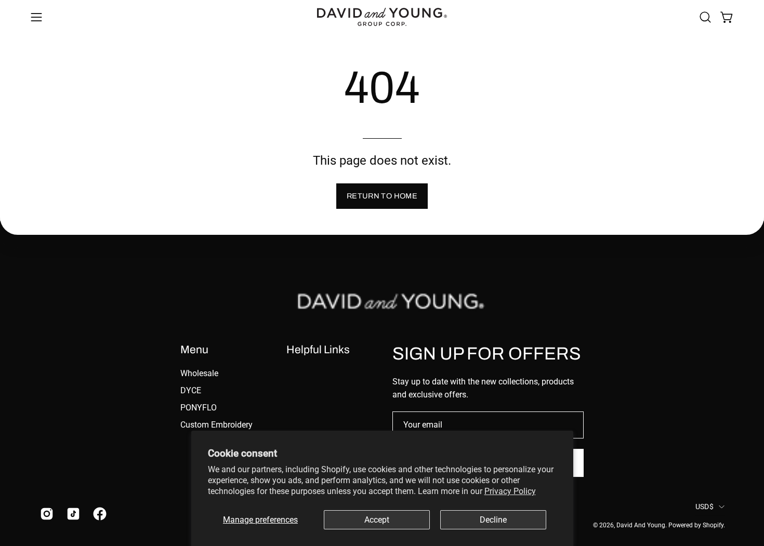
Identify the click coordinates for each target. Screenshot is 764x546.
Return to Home (382, 196)
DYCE (190, 390)
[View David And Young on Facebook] (98, 514)
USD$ (704, 506)
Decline (493, 520)
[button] (705, 17)
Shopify (713, 525)
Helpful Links (318, 349)
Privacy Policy (510, 491)
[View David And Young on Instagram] (45, 514)
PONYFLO (198, 407)
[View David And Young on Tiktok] (71, 514)
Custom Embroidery (216, 425)
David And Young (640, 525)
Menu (194, 349)
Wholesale (199, 373)
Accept (376, 520)
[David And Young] (382, 17)
